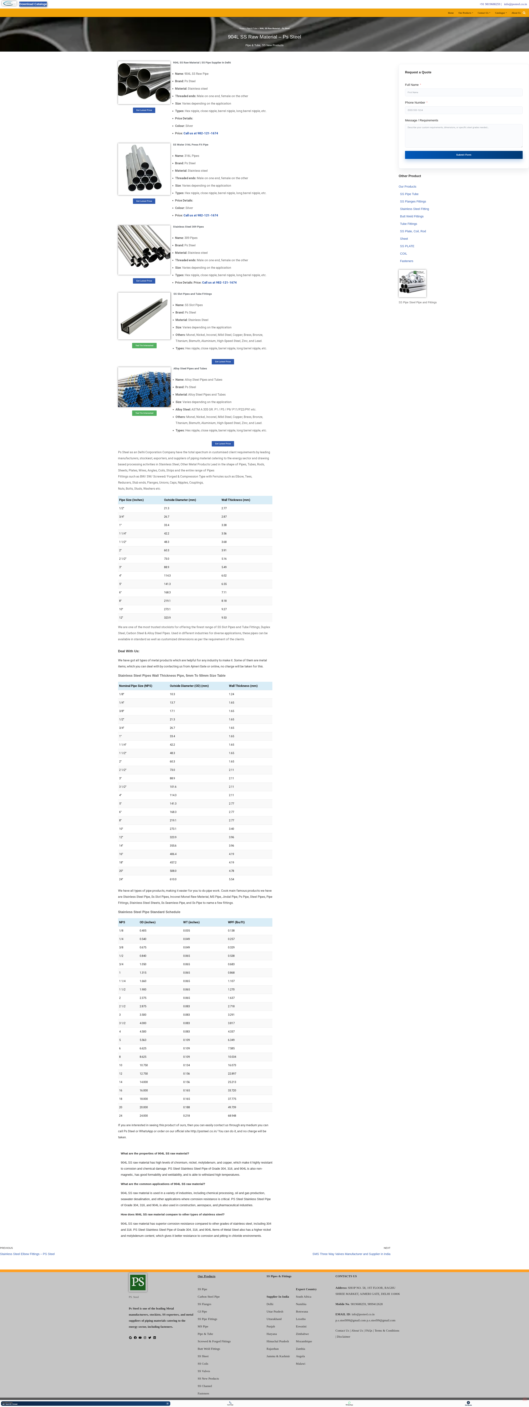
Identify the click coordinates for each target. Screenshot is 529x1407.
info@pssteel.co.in (515, 4)
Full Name (412, 84)
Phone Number (415, 102)
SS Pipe (202, 1289)
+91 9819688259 (490, 4)
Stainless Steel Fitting (414, 209)
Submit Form (463, 155)
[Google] (130, 1338)
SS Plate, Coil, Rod (413, 231)
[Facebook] (135, 1338)
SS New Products (273, 45)
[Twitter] (149, 1338)
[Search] (524, 12)
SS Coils (203, 1363)
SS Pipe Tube (409, 194)
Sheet (404, 238)
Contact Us (342, 1330)
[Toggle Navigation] (525, 1399)
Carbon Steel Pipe (209, 1296)
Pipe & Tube (252, 28)
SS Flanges (204, 1304)
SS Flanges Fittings (413, 201)
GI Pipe (202, 1311)
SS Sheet (203, 1356)
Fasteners (406, 261)
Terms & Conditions (387, 1330)
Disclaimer (343, 1336)
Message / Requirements (421, 120)
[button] (472, 12)
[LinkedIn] (154, 1338)
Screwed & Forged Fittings (214, 1341)
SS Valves (204, 1371)
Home (451, 13)
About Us (516, 13)
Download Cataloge (33, 4)
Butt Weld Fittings (412, 216)
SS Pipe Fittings (207, 1319)
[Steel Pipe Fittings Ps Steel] (9, 3)
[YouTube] (140, 1338)
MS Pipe (203, 1326)
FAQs (368, 1330)
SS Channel (205, 1386)
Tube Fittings (408, 224)
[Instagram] (145, 1338)
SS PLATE (407, 246)
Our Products (407, 186)
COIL (403, 253)
